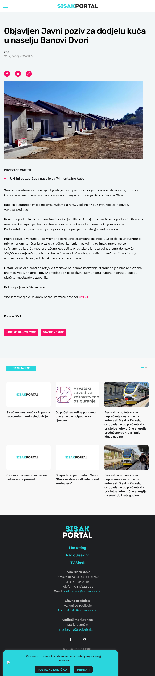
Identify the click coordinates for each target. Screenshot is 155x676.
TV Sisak (77, 563)
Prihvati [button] (83, 669)
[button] (142, 367)
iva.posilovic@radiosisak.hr (77, 610)
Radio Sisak (82, 649)
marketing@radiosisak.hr (77, 629)
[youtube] (85, 639)
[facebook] (70, 639)
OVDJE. (84, 297)
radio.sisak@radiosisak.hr (82, 591)
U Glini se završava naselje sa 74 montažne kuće (47, 178)
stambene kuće (53, 332)
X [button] (111, 655)
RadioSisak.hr (77, 555)
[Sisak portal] (77, 6)
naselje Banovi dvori (21, 332)
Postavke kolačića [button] (52, 669)
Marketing (77, 548)
